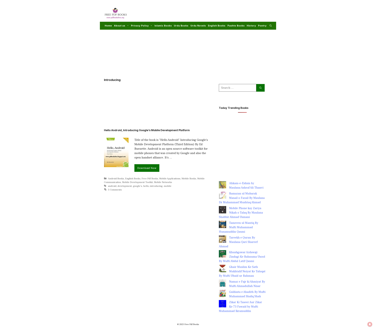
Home (108, 25)
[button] (270, 26)
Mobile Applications (169, 178)
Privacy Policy (140, 25)
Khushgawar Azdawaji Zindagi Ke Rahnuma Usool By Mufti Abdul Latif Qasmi (242, 256)
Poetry (262, 25)
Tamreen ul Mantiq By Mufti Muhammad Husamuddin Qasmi (238, 227)
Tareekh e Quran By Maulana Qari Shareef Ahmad (238, 242)
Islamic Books (163, 25)
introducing (156, 186)
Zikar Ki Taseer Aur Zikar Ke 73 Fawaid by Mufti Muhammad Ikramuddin (240, 306)
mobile (167, 186)
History (251, 25)
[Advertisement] (218, 12)
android (112, 186)
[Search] (260, 88)
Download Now (146, 168)
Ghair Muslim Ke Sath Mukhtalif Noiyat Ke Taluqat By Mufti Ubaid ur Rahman (242, 271)
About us (119, 25)
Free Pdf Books (150, 178)
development (125, 186)
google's (137, 186)
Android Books (116, 178)
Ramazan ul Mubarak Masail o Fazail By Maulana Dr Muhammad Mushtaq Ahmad (242, 198)
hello (146, 186)
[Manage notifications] (369, 324)
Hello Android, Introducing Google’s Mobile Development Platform (147, 130)
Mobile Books (189, 178)
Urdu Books (181, 25)
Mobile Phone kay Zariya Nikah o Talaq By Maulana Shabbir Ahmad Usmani (241, 212)
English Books (216, 25)
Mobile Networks (163, 182)
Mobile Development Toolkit (137, 182)
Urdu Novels (198, 25)
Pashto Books (236, 25)
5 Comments (115, 189)
